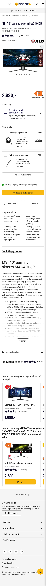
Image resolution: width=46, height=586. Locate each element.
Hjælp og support (11, 534)
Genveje (6, 522)
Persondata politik (9, 559)
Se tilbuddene (11, 513)
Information (8, 528)
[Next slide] (41, 61)
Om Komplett (9, 540)
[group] (23, 60)
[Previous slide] (4, 61)
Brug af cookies (8, 563)
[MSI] (37, 41)
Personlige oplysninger (11, 567)
